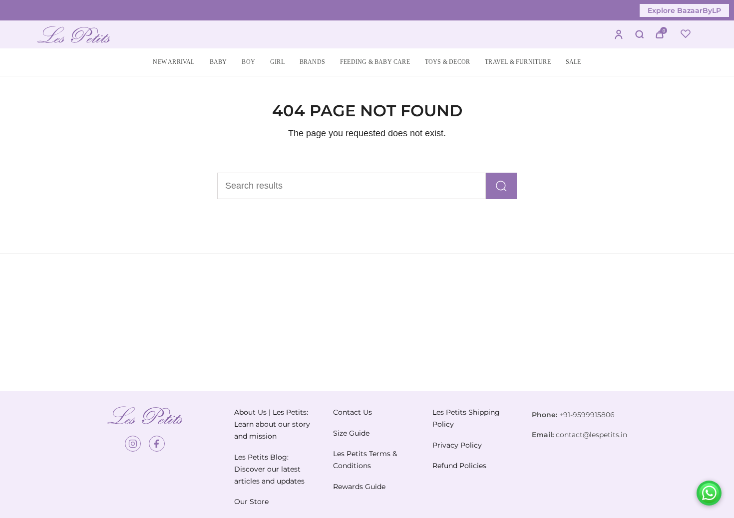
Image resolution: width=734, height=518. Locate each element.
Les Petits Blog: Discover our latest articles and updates (269, 469)
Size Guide (351, 433)
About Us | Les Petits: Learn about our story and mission (272, 424)
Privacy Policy (457, 445)
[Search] (501, 186)
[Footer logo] (144, 415)
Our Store (251, 501)
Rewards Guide (359, 486)
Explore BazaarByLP (684, 10)
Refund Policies (459, 465)
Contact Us (352, 412)
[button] (218, 62)
